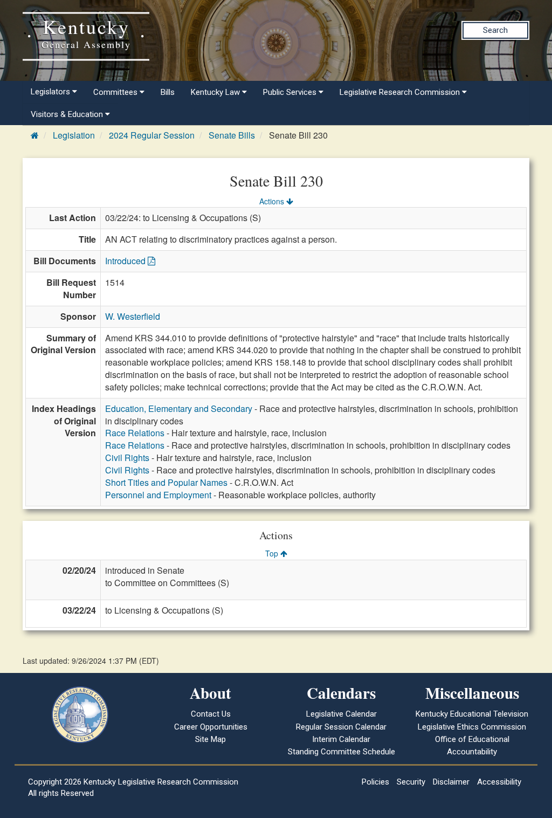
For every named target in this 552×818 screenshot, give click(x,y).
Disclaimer (451, 782)
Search (495, 30)
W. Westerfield (132, 316)
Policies (375, 782)
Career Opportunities (210, 727)
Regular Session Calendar (341, 727)
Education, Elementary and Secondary (178, 408)
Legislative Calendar (341, 714)
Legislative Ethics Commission (472, 727)
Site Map (210, 739)
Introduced (126, 261)
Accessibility (499, 782)
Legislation (74, 135)
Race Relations (134, 433)
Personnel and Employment (158, 495)
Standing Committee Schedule (341, 752)
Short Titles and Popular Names (166, 482)
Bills (168, 92)
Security (411, 782)
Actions (272, 201)
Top (272, 553)
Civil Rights (127, 457)
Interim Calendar (341, 739)
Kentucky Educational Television (472, 714)
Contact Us (211, 714)
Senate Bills (232, 135)
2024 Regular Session (152, 135)
